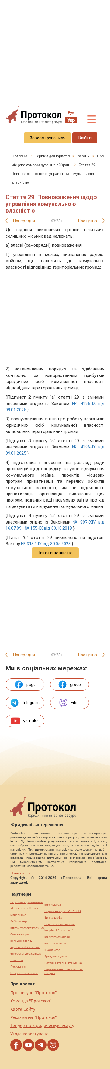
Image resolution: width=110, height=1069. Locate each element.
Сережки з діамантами (26, 902)
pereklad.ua (52, 905)
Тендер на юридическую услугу (42, 1025)
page (31, 684)
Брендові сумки (55, 956)
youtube (31, 721)
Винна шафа (53, 917)
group (75, 684)
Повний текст (22, 872)
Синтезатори (19, 934)
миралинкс (18, 915)
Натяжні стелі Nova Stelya (63, 963)
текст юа (16, 960)
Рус (71, 113)
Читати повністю (55, 552)
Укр (71, 120)
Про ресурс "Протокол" (33, 992)
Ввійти (85, 137)
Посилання (18, 966)
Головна (20, 155)
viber (75, 702)
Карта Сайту (22, 1009)
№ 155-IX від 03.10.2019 (48, 528)
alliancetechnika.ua (24, 908)
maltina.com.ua (55, 943)
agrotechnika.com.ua (25, 947)
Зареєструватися (47, 137)
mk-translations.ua (57, 937)
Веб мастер (18, 921)
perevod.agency (21, 941)
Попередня (24, 220)
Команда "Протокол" (31, 1001)
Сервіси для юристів (53, 155)
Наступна (87, 220)
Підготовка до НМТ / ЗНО (62, 911)
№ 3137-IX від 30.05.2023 (46, 543)
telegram (31, 702)
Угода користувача (29, 1033)
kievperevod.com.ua (24, 973)
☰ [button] (91, 119)
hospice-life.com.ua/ (58, 930)
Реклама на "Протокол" (33, 1017)
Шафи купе (52, 950)
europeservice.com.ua (25, 954)
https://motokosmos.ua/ (27, 928)
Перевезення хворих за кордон (63, 971)
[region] (55, 53)
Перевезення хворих (59, 924)
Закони (84, 155)
